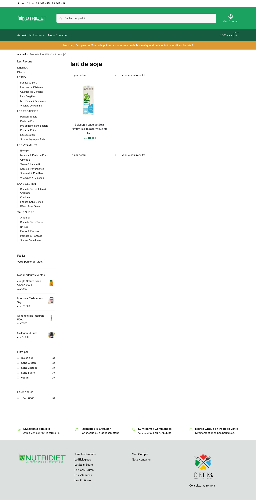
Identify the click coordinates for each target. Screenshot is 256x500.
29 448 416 (59, 3)
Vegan (25, 377)
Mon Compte (230, 21)
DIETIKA (22, 67)
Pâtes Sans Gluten (30, 206)
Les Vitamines (83, 475)
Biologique (27, 357)
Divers (21, 72)
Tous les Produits (85, 454)
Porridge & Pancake (31, 235)
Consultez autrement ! (202, 485)
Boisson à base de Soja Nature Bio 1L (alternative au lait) (89, 129)
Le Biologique (82, 459)
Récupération (27, 134)
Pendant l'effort (28, 116)
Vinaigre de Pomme (31, 105)
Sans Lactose (29, 367)
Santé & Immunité (30, 164)
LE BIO (21, 77)
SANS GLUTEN (26, 183)
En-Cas (24, 226)
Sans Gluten (28, 362)
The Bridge (27, 397)
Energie (24, 150)
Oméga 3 (25, 159)
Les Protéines (83, 480)
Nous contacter (141, 459)
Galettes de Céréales (31, 91)
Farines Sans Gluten (31, 201)
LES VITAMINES (27, 145)
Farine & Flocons (29, 231)
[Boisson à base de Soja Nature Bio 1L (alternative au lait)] (89, 101)
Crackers (25, 197)
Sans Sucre (28, 372)
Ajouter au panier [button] (89, 146)
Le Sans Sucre (83, 464)
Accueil (21, 54)
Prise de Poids (28, 130)
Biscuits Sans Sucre (31, 222)
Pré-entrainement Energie (34, 125)
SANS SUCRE (25, 212)
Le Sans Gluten (84, 470)
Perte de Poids (28, 121)
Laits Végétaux (28, 96)
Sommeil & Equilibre (31, 173)
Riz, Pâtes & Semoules (33, 101)
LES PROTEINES (27, 111)
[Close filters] (56, 61)
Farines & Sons (28, 82)
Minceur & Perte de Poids (34, 155)
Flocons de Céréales (31, 87)
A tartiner (25, 217)
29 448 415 (43, 3)
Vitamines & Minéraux (32, 178)
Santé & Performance (32, 168)
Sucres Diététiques (30, 240)
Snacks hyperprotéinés (32, 139)
